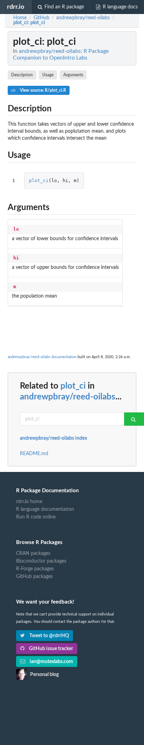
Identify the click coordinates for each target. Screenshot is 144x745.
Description (22, 75)
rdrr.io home (29, 501)
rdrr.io (15, 7)
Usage (47, 75)
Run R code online (36, 517)
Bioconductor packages (41, 561)
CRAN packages (33, 553)
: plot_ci (29, 22)
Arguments (73, 75)
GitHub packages (34, 576)
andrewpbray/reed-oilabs (67, 397)
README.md (34, 453)
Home (20, 17)
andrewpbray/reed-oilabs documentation (42, 357)
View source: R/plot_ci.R (42, 90)
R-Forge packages (35, 568)
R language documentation (45, 509)
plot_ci (39, 180)
